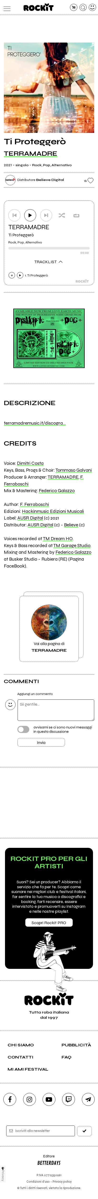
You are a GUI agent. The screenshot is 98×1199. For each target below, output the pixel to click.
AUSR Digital (30, 518)
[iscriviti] (84, 1131)
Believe (71, 525)
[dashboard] (92, 7)
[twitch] (68, 1099)
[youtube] (49, 1099)
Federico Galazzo (57, 490)
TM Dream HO (58, 538)
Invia (41, 742)
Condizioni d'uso (38, 1181)
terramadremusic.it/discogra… (35, 423)
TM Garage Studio (71, 545)
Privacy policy (62, 1181)
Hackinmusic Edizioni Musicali (53, 511)
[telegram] (88, 1099)
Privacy (3, 1175)
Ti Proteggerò (21, 235)
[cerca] (83, 7)
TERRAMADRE (30, 153)
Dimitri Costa (30, 463)
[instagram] (29, 1099)
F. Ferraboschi (34, 504)
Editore (46, 1158)
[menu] (5, 7)
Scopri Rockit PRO (49, 922)
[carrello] (73, 7)
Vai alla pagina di (49, 647)
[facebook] (9, 1099)
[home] (39, 7)
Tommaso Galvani (73, 470)
